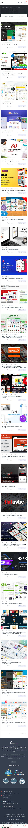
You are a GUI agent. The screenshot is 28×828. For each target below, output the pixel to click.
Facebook (15, 762)
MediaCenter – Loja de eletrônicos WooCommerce (12, 603)
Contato (12, 817)
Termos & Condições (20, 814)
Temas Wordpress (9, 130)
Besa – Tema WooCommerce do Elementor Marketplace (13, 190)
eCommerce (4, 130)
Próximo (23, 733)
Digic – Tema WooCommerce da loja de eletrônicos (12, 307)
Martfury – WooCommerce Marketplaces (10, 249)
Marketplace (8, 188)
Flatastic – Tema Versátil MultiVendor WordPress (12, 515)
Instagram (12, 762)
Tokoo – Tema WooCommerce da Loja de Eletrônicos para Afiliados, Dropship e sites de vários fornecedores (14, 337)
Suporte (7, 817)
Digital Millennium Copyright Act (15, 819)
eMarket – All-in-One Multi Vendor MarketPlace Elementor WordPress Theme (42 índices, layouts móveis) (13, 633)
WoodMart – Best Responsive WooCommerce (11, 44)
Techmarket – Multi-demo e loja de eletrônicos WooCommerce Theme (11, 663)
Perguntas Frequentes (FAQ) (20, 816)
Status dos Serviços (19, 817)
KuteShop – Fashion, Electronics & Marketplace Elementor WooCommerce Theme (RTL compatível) (14, 545)
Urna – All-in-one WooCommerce (8, 486)
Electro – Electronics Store (7, 103)
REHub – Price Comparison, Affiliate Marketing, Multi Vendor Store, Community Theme (12, 74)
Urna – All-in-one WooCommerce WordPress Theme (12, 278)
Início (3, 7)
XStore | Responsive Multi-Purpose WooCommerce (12, 161)
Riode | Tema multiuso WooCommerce (10, 574)
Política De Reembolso (8, 816)
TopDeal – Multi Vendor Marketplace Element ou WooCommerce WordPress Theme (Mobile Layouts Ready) (14, 367)
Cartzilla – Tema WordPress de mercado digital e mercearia (14, 132)
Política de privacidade (10, 814)
